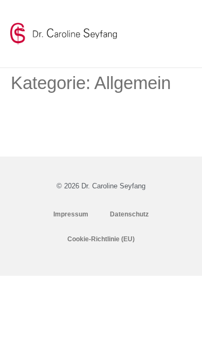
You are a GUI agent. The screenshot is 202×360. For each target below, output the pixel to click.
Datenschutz (129, 214)
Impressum (70, 214)
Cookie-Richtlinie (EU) (101, 239)
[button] (183, 34)
